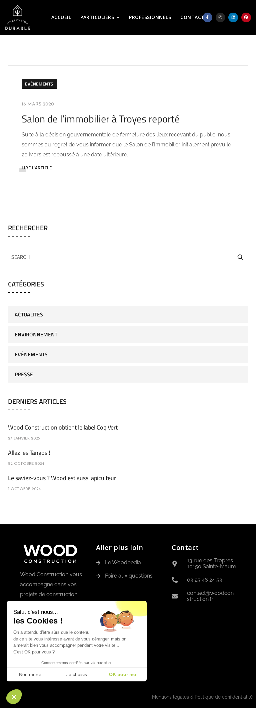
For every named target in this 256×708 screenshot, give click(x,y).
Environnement (36, 334)
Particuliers (97, 17)
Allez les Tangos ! (29, 452)
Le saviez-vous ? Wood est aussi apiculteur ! (63, 477)
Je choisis (76, 674)
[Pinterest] (246, 17)
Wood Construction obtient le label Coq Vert (63, 427)
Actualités (29, 314)
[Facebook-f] (207, 17)
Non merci (30, 674)
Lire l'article (37, 167)
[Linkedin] (233, 17)
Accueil (61, 17)
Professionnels (150, 17)
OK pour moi (123, 674)
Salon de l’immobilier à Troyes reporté (101, 118)
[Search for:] (128, 257)
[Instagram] (220, 17)
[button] (14, 697)
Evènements (39, 84)
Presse (24, 374)
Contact (192, 17)
